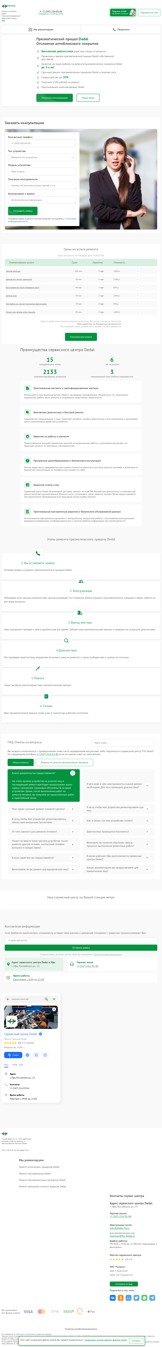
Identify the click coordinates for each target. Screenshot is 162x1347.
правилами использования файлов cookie (106, 1340)
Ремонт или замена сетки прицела (20, 312)
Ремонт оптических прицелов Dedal (39, 1166)
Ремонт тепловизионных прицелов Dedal (42, 1180)
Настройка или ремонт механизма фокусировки (26, 304)
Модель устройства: (19, 165)
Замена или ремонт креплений (19, 279)
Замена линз (11, 295)
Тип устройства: (17, 151)
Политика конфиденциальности (81, 1328)
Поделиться (113, 1298)
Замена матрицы (13, 271)
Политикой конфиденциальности (108, 954)
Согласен (136, 1340)
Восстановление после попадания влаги (22, 287)
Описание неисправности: (23, 179)
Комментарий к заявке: (21, 193)
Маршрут (16, 1055)
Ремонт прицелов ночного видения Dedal (42, 1186)
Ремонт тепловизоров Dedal (35, 1173)
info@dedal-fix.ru (120, 1228)
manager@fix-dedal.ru (122, 1236)
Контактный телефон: (20, 137)
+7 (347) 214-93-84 (52, 11)
